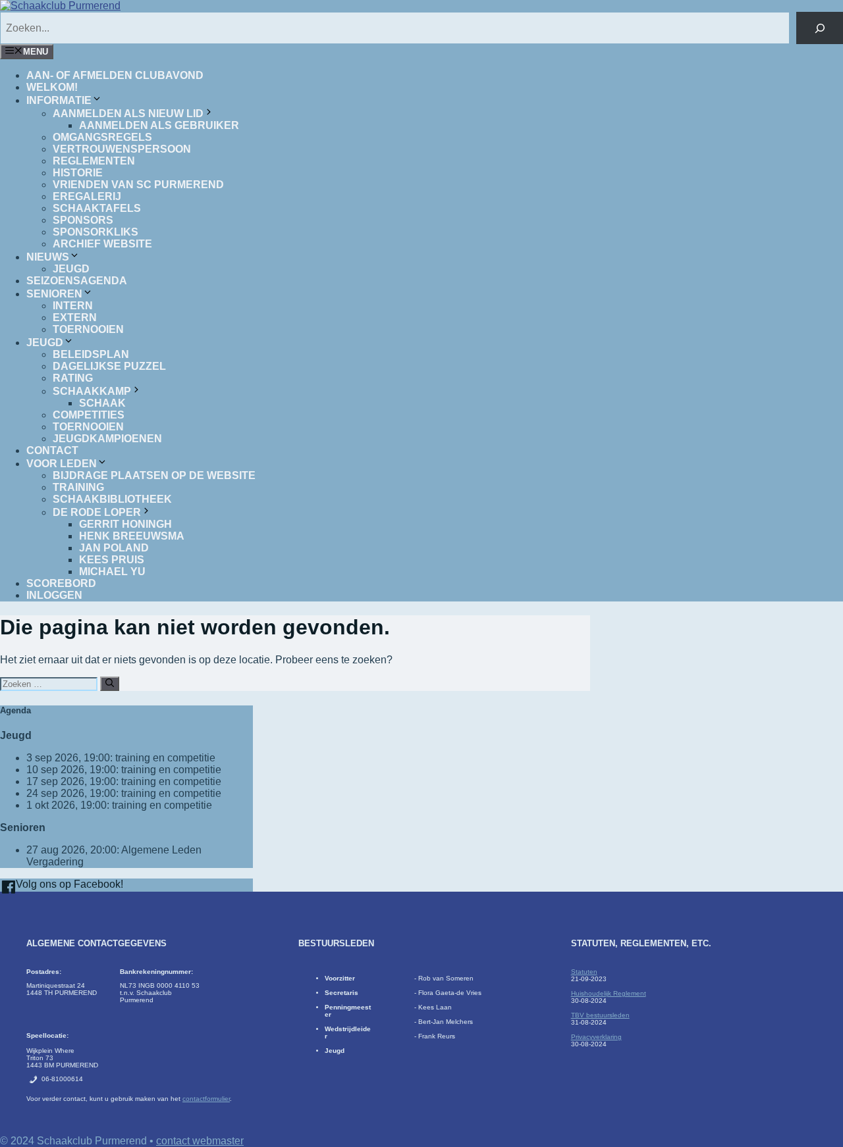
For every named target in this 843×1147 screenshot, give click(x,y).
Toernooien (88, 329)
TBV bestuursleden (600, 1015)
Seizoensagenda (76, 280)
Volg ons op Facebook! (68, 884)
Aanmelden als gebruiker (159, 125)
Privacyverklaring (596, 1036)
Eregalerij (87, 196)
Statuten (584, 971)
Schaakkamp (92, 391)
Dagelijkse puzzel (109, 366)
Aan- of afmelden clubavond (115, 75)
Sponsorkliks (95, 232)
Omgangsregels (102, 137)
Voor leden (61, 463)
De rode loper (97, 512)
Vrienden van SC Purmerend (138, 184)
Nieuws (47, 257)
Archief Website (102, 243)
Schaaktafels (97, 208)
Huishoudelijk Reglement (608, 993)
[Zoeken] (819, 28)
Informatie (59, 100)
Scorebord (61, 583)
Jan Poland (114, 547)
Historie (78, 172)
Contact (52, 450)
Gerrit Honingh (125, 524)
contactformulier (206, 1098)
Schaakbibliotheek (112, 499)
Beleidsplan (91, 354)
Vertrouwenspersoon (122, 149)
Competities (88, 415)
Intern (73, 305)
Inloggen (54, 595)
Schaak (102, 403)
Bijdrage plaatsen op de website (154, 475)
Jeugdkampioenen (107, 438)
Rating (73, 378)
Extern (75, 317)
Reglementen (94, 160)
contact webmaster (200, 1140)
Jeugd (71, 268)
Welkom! (52, 87)
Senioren (54, 293)
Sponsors (83, 220)
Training (78, 487)
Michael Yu (112, 571)
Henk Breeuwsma (131, 536)
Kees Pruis (111, 559)
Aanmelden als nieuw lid (128, 113)
